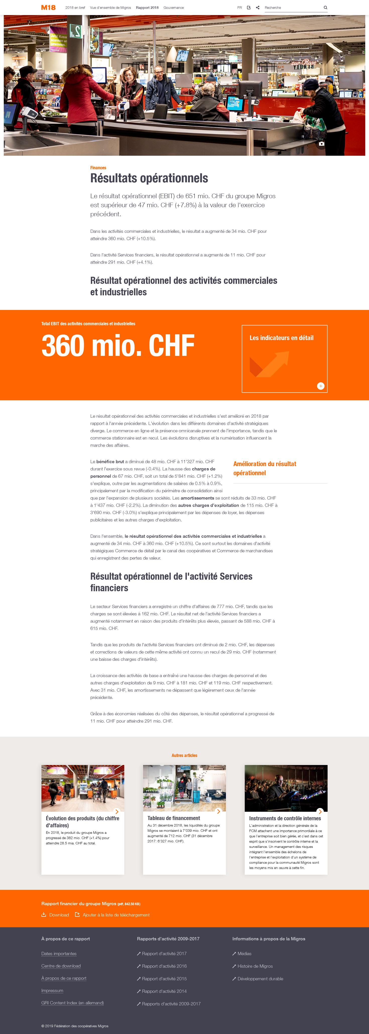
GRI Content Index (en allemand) (72, 1002)
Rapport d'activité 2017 (164, 953)
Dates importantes (59, 953)
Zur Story (322, 144)
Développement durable (260, 978)
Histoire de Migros (255, 966)
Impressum (52, 990)
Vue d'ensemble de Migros (110, 7)
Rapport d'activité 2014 (164, 991)
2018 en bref (75, 7)
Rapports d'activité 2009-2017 (171, 1003)
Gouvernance (174, 7)
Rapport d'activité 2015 (164, 978)
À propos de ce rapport (63, 978)
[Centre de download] (248, 7)
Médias (245, 953)
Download (59, 915)
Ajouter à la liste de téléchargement (116, 914)
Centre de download (61, 965)
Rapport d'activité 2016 (164, 966)
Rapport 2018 (147, 7)
